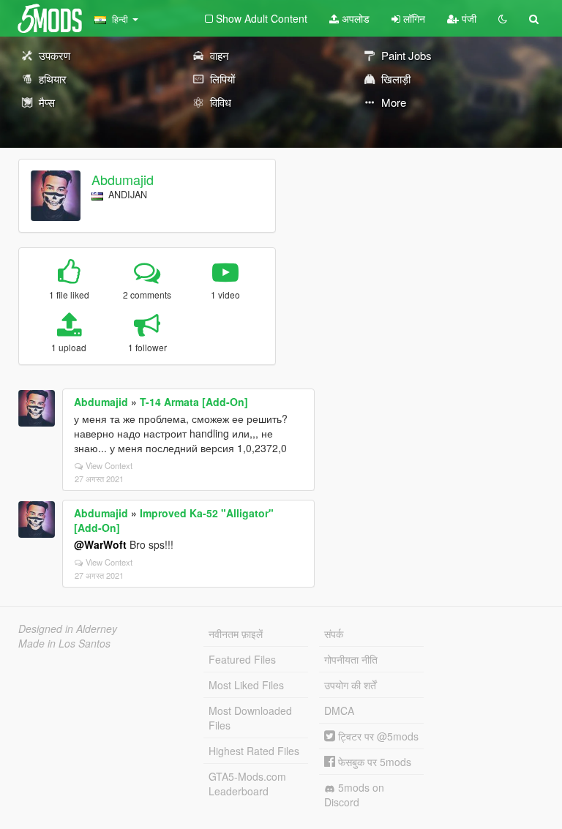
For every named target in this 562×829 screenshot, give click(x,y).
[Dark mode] (502, 18)
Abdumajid (122, 179)
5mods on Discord (354, 794)
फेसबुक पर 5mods (373, 761)
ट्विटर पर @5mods (377, 736)
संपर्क (333, 633)
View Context (109, 465)
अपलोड (354, 18)
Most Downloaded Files (250, 717)
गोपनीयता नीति (351, 659)
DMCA (339, 710)
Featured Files (242, 659)
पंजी (467, 18)
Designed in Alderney (67, 628)
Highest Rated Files (254, 750)
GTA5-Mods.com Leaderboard (247, 783)
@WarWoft (100, 544)
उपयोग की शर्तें (350, 685)
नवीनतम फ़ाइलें (236, 633)
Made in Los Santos (64, 643)
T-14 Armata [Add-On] (194, 401)
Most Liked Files (246, 685)
